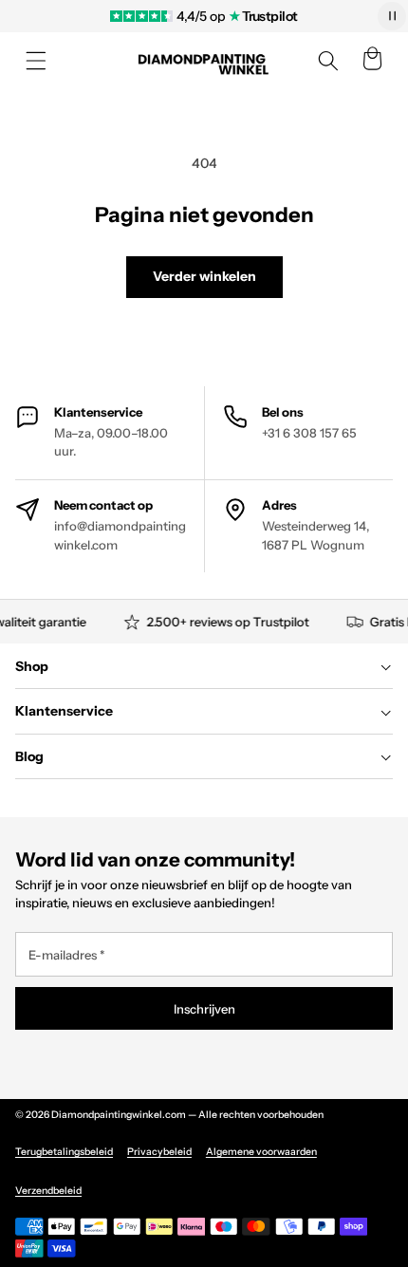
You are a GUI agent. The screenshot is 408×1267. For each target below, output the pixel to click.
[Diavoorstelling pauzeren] (392, 16)
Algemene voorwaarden (261, 1152)
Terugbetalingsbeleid (64, 1152)
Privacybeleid (159, 1152)
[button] (36, 61)
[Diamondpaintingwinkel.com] (204, 61)
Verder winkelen (204, 276)
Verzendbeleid (48, 1190)
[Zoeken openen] (328, 61)
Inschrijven (204, 1008)
